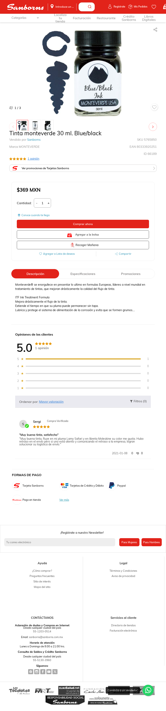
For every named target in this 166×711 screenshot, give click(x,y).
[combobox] (87, 6)
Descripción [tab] (35, 274)
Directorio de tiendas (123, 625)
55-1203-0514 (42, 631)
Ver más (64, 500)
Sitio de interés (42, 581)
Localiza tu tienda (60, 18)
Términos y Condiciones (123, 570)
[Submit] (90, 7)
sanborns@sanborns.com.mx (46, 637)
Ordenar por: (28, 401)
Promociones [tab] (130, 274)
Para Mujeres (129, 542)
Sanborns (33, 140)
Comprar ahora (83, 224)
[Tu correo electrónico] (60, 542)
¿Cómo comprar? (42, 570)
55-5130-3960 (42, 660)
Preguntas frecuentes (42, 576)
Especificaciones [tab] (82, 274)
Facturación (82, 18)
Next (154, 125)
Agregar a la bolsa (87, 234)
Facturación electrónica (123, 630)
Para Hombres (151, 542)
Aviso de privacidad (123, 576)
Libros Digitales (149, 18)
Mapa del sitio (42, 586)
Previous (14, 125)
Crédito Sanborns (129, 18)
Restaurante (106, 18)
